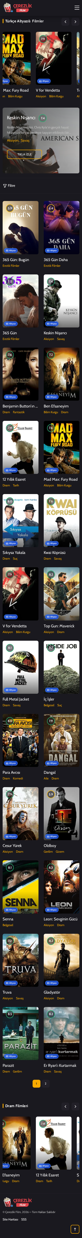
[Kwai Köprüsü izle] (61, 521)
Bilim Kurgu (15, 96)
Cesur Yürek (12, 845)
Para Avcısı (11, 772)
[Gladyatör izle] (61, 960)
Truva (7, 992)
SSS (23, 1219)
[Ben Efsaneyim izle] (61, 374)
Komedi (18, 778)
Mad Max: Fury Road (61, 479)
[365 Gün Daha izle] (61, 227)
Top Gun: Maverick (59, 626)
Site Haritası (10, 1219)
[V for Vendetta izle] (53, 58)
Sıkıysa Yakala (14, 552)
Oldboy (50, 845)
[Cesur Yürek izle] (20, 814)
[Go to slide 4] (49, 160)
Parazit (8, 1065)
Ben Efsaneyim (56, 406)
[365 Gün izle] (20, 301)
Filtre (11, 185)
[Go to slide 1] (23, 160)
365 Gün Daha (56, 259)
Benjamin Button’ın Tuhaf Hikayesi (31, 406)
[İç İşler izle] (61, 667)
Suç (15, 558)
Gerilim (48, 852)
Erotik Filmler (11, 266)
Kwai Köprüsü (54, 552)
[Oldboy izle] (61, 814)
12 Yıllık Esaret (14, 479)
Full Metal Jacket (16, 699)
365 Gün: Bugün (16, 259)
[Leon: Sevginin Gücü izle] (61, 887)
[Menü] (77, 7)
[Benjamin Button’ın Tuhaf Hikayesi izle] (20, 374)
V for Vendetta (48, 90)
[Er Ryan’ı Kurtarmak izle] (61, 1033)
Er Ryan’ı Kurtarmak (60, 1065)
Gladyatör (52, 992)
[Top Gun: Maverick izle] (61, 594)
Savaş (25, 140)
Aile (46, 778)
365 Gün (10, 333)
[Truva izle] (20, 960)
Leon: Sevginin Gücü (60, 919)
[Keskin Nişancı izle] (61, 301)
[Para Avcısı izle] (20, 740)
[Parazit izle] (20, 1033)
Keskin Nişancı (55, 333)
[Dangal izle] (61, 740)
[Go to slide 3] (41, 160)
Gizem (60, 852)
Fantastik (18, 412)
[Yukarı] (75, 1229)
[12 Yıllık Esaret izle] (20, 447)
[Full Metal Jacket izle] (20, 667)
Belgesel (49, 705)
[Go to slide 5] (58, 160)
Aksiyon (41, 96)
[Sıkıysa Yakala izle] (20, 521)
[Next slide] (75, 22)
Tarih (16, 485)
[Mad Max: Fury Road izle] (13, 58)
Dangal (50, 772)
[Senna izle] (20, 887)
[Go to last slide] (65, 22)
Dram (6, 412)
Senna (8, 919)
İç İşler (49, 699)
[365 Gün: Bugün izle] (20, 227)
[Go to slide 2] (32, 160)
